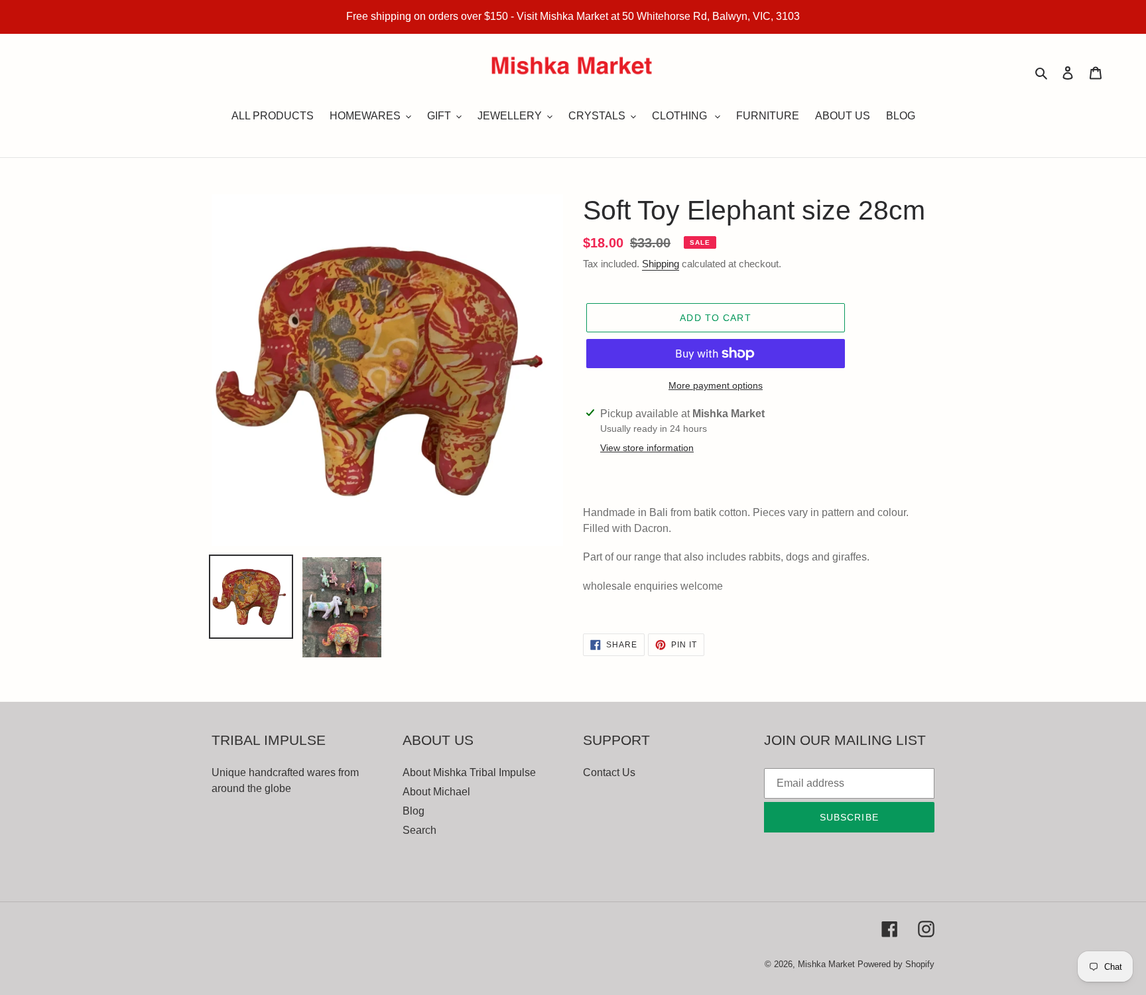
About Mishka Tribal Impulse (469, 772)
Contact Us (609, 772)
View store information (647, 447)
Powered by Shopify (896, 964)
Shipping (660, 263)
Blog (413, 811)
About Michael (436, 791)
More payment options (715, 385)
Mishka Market (826, 964)
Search (419, 830)
